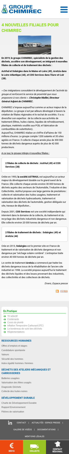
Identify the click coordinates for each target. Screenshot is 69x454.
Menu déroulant (64, 9)
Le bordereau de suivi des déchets (24, 328)
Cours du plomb (15, 322)
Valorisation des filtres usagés (16, 382)
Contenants (13, 319)
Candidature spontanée (13, 350)
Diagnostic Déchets (11, 387)
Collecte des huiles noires (14, 391)
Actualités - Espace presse (46, 423)
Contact (21, 423)
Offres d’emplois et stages (14, 346)
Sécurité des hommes (12, 359)
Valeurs (5, 354)
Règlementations (15, 332)
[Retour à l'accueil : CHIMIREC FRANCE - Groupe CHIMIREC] (22, 9)
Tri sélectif (12, 316)
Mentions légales (34, 436)
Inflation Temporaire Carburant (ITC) (25, 325)
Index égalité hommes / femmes (17, 363)
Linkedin (10, 423)
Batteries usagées (10, 378)
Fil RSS (64, 291)
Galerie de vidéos (22, 429)
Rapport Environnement (13, 407)
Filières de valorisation (12, 411)
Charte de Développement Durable (19, 403)
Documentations (46, 429)
